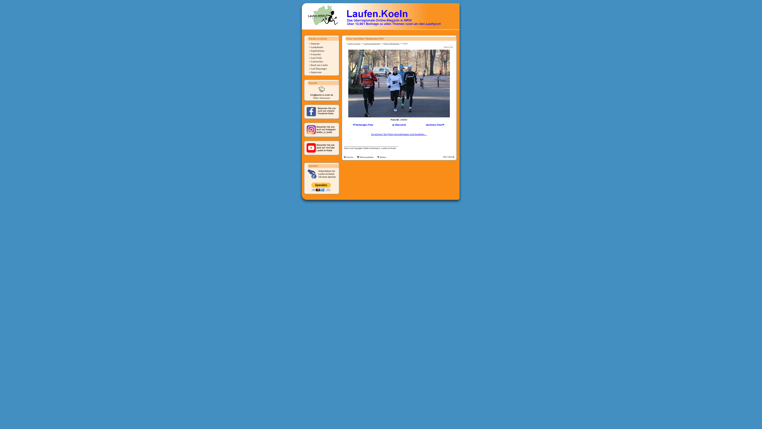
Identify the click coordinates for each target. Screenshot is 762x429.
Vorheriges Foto (364, 125)
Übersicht (400, 125)
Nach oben (448, 157)
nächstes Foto (434, 125)
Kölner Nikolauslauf (391, 44)
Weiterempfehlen (367, 157)
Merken (383, 157)
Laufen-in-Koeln (354, 44)
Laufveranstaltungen (372, 44)
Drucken (350, 157)
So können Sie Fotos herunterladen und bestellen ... (399, 134)
